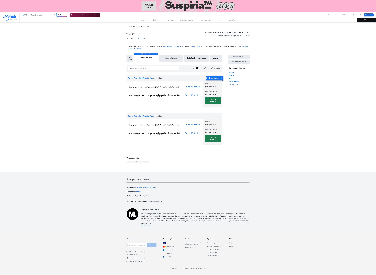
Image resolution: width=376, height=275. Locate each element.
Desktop (231, 72)
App (230, 78)
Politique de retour (212, 252)
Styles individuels (171, 58)
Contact (231, 246)
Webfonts (232, 75)
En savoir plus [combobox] (332, 15)
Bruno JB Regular (192, 86)
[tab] (130, 58)
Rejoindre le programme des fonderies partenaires (193, 243)
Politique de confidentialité (215, 249)
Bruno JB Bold (191, 95)
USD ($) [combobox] (344, 15)
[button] (373, 6)
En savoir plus (145, 225)
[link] (22, 15)
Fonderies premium (206, 20)
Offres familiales (146, 57)
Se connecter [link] (368, 15)
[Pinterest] (128, 258)
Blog (219, 20)
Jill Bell (163, 46)
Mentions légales (212, 255)
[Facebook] (128, 261)
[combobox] (44, 15)
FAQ (230, 243)
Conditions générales (213, 243)
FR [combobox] (354, 15)
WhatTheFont (231, 20)
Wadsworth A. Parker (174, 46)
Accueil (129, 27)
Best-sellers (170, 20)
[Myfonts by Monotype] (9, 17)
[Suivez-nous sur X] (128, 255)
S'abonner (366, 20)
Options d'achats (213, 100)
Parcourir (143, 20)
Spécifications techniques (196, 58)
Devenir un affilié (190, 248)
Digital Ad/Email (234, 81)
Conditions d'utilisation (214, 246)
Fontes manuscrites (142, 162)
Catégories (156, 20)
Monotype (137, 27)
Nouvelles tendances (186, 20)
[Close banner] (97, 15)
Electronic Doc (233, 85)
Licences (216, 58)
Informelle (130, 162)
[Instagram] (128, 251)
